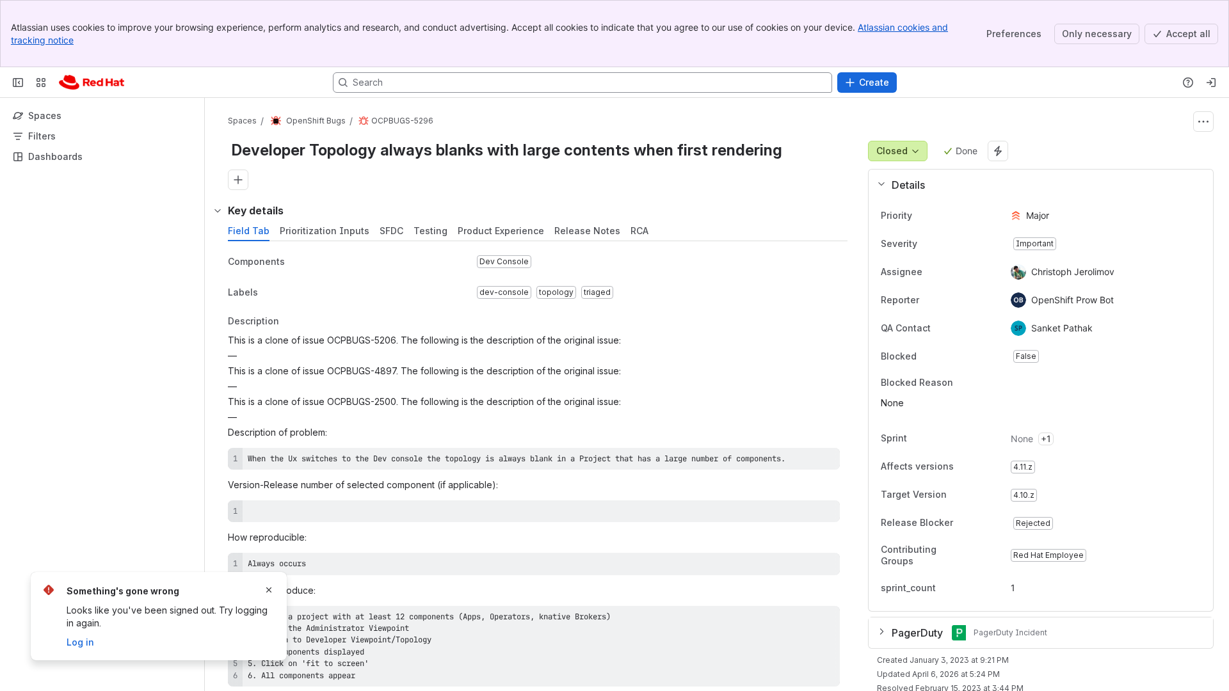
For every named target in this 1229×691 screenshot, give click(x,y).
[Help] (1188, 82)
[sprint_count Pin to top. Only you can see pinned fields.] (946, 588)
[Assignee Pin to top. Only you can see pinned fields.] (933, 272)
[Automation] (998, 151)
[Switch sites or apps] (41, 82)
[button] (1036, 185)
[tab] (249, 231)
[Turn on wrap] (801, 462)
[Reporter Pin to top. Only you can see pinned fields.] (929, 300)
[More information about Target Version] (959, 496)
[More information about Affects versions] (966, 468)
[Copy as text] (824, 462)
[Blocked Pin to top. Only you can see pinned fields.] (945, 356)
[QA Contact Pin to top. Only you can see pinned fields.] (959, 328)
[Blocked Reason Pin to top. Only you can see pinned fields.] (981, 382)
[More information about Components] (298, 262)
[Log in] (1211, 82)
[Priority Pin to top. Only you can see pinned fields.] (940, 215)
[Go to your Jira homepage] (91, 82)
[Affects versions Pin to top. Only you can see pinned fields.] (982, 467)
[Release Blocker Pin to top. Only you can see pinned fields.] (981, 523)
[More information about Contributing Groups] (975, 556)
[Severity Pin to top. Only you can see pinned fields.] (945, 244)
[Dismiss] (269, 590)
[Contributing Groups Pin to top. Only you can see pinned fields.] (990, 555)
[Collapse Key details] (217, 210)
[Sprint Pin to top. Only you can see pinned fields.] (935, 439)
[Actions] (1203, 121)
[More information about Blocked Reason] (966, 383)
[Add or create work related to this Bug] (238, 180)
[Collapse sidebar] (18, 82)
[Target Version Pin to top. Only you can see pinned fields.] (975, 495)
